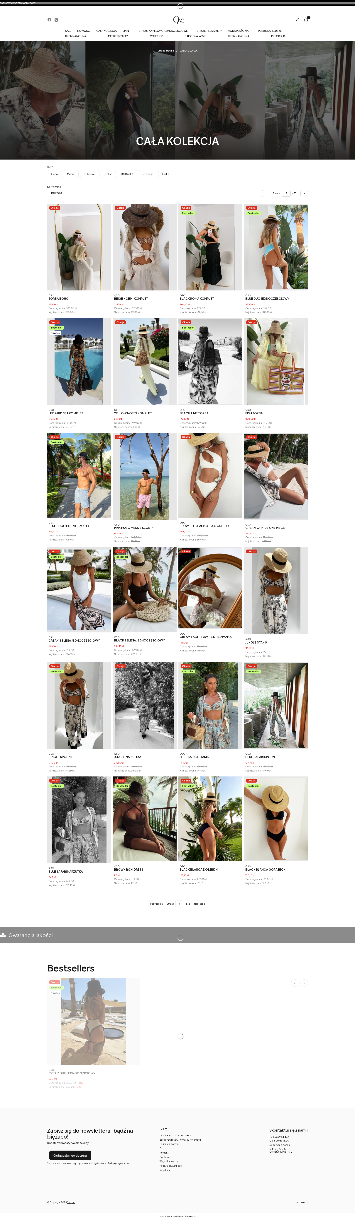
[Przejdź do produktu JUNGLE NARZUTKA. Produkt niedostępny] (145, 705)
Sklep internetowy (176, 1216)
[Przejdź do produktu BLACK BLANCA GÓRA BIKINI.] (276, 818)
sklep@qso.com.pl (279, 1145)
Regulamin (165, 1170)
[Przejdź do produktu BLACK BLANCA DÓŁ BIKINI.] (210, 818)
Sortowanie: (54, 186)
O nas (163, 1148)
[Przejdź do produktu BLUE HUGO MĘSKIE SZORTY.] (79, 475)
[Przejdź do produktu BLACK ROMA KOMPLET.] (210, 247)
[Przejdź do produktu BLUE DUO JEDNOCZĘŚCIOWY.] (276, 247)
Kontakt (164, 1152)
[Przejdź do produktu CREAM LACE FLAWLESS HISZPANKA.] (210, 588)
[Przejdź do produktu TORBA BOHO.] (79, 247)
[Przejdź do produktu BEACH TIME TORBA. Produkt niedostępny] (210, 361)
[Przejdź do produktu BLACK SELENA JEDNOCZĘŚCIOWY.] (145, 589)
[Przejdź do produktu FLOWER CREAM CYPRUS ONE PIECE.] (210, 475)
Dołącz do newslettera (70, 1155)
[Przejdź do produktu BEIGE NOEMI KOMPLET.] (145, 247)
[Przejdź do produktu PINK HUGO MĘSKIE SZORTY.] (145, 476)
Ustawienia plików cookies (175, 1135)
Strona (276, 193)
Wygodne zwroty (169, 1161)
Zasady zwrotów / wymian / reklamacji (180, 1140)
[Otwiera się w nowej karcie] (49, 20)
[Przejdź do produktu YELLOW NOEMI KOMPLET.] (145, 361)
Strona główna (166, 50)
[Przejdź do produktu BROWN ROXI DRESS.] (145, 818)
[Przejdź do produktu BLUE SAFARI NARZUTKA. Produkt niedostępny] (79, 819)
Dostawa (165, 1157)
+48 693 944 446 (279, 1137)
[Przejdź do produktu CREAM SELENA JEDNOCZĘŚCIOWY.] (79, 589)
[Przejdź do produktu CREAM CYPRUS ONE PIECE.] (276, 476)
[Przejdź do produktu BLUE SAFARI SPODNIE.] (276, 705)
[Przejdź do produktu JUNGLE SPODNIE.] (79, 705)
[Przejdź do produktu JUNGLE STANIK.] (276, 590)
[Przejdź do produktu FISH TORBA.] (276, 361)
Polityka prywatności (171, 1166)
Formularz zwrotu (169, 1144)
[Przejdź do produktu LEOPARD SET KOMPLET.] (79, 361)
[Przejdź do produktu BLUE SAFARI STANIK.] (210, 705)
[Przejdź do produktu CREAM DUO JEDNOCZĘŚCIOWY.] (93, 1021)
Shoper (71, 1202)
